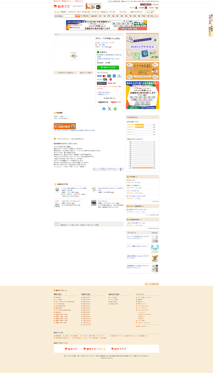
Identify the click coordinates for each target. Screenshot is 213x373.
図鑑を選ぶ (58, 312)
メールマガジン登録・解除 (88, 335)
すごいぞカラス (102, 201)
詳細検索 (85, 16)
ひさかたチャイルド (109, 203)
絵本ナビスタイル (142, 326)
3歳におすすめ (86, 303)
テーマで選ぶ (113, 297)
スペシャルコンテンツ (143, 310)
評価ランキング (141, 303)
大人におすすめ (87, 324)
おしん (136, 182)
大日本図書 (107, 192)
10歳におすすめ (87, 318)
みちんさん (137, 193)
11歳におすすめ (87, 320)
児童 (72, 225)
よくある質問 (94, 338)
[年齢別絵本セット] (211, 35)
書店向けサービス (117, 335)
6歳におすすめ (86, 310)
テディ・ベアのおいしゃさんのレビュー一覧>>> (108, 168)
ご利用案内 (75, 335)
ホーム (57, 34)
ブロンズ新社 (71, 192)
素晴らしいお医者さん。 (134, 185)
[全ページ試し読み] (211, 23)
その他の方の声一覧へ (153, 228)
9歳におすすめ (86, 316)
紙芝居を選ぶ (58, 308)
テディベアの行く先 (133, 190)
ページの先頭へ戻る (153, 284)
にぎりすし (137, 225)
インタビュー (142, 312)
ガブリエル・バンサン (108, 42)
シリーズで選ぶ (114, 299)
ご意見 (66, 335)
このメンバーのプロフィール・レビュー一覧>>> (108, 170)
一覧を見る (154, 232)
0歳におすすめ (86, 297)
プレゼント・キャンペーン (144, 322)
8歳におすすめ (86, 314)
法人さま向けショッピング (80, 338)
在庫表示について (103, 94)
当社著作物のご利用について (62, 338)
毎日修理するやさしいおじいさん (65, 143)
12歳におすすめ (87, 322)
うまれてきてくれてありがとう (71, 201)
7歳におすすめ (86, 312)
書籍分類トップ (65, 225)
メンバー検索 (141, 320)
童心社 (69, 203)
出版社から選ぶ (114, 303)
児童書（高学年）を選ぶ (61, 318)
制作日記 (141, 318)
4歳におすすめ (86, 305)
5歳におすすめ (86, 308)
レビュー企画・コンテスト (144, 297)
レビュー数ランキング (143, 305)
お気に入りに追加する (66, 72)
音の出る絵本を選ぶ (60, 305)
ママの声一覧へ (155, 201)
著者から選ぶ (113, 301)
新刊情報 (140, 299)
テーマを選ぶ (58, 299)
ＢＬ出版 (105, 46)
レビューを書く (87, 72)
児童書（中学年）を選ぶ (61, 316)
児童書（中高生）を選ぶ (61, 320)
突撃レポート (142, 316)
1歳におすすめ (86, 299)
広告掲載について (143, 335)
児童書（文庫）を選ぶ (61, 322)
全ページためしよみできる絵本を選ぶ (64, 301)
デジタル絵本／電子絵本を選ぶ (63, 310)
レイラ (136, 198)
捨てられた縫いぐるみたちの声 (136, 196)
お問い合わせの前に (104, 92)
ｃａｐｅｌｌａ (139, 211)
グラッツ (137, 187)
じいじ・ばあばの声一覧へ (152, 215)
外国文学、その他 (85, 225)
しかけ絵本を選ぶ (59, 303)
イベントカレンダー (143, 308)
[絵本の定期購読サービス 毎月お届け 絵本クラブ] (79, 1)
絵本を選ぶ (58, 297)
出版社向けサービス (130, 335)
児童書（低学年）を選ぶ (61, 314)
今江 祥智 (102, 44)
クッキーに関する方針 (114, 1)
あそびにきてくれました (145, 314)
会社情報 (104, 338)
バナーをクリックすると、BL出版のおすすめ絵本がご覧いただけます (74, 130)
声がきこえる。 (131, 180)
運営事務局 (58, 335)
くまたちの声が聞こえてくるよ (136, 223)
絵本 (77, 225)
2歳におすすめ (86, 301)
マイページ (101, 335)
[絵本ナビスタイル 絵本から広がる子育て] (67, 1)
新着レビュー (141, 301)
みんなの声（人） (133, 117)
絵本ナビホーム (61, 290)
